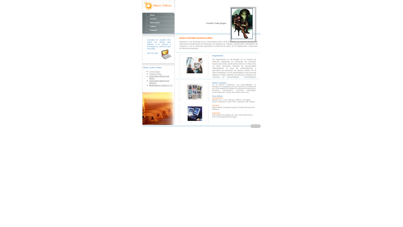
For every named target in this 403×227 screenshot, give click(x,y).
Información (154, 22)
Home (152, 15)
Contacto (153, 30)
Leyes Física (154, 71)
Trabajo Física (155, 74)
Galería (153, 26)
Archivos (153, 19)
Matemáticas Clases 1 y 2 (160, 85)
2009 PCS (255, 126)
